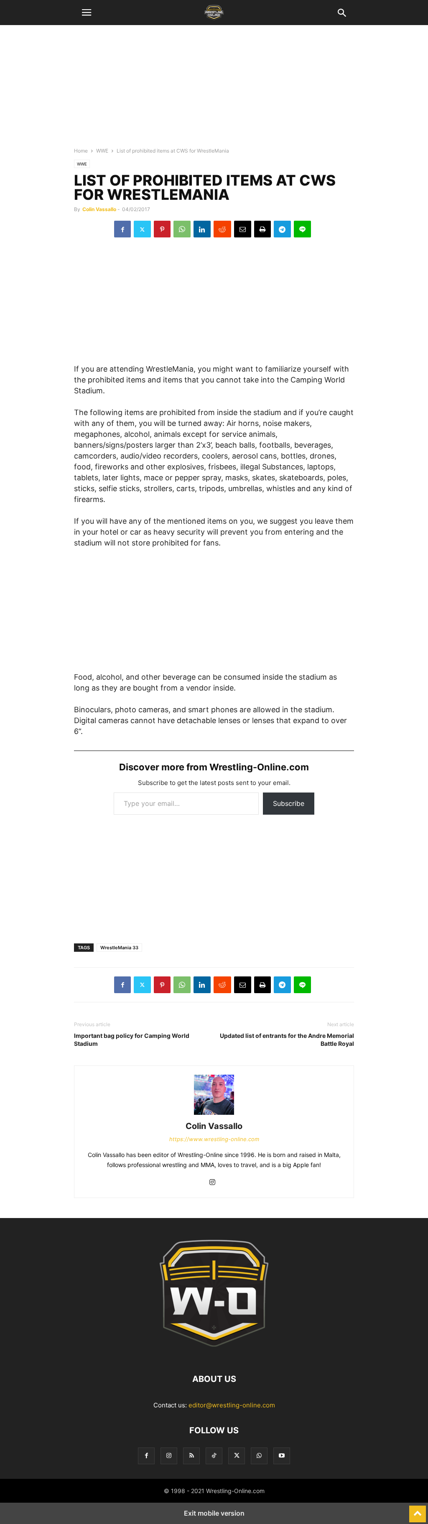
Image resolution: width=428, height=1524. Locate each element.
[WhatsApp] (182, 229)
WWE (102, 151)
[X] (142, 229)
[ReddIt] (222, 229)
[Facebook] (122, 229)
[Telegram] (282, 229)
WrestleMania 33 (119, 948)
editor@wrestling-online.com (232, 1405)
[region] (214, 90)
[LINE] (302, 229)
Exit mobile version (214, 1513)
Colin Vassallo (99, 209)
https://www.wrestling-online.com (214, 1139)
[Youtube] (281, 1456)
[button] (86, 12)
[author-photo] (214, 1114)
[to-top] (417, 1510)
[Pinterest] (162, 229)
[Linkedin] (202, 229)
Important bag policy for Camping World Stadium (131, 1039)
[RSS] (191, 1456)
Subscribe (288, 803)
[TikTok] (214, 1456)
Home (81, 151)
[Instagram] (212, 1182)
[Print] (262, 229)
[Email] (242, 229)
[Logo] (214, 1354)
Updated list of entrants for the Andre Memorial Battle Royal (287, 1039)
